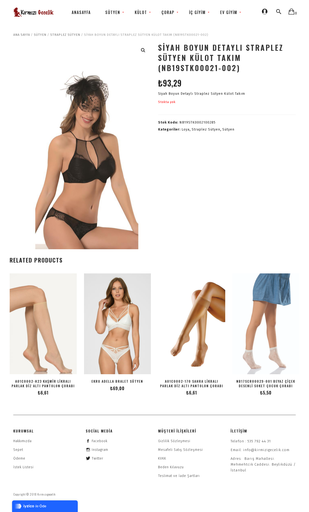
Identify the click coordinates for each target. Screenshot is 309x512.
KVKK (162, 458)
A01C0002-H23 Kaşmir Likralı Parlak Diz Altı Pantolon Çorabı (43, 383)
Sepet (18, 450)
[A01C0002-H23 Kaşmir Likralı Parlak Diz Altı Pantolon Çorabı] (43, 323)
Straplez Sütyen (65, 35)
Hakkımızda (22, 441)
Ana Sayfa (21, 35)
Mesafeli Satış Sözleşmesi (180, 450)
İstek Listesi (23, 467)
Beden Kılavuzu (171, 467)
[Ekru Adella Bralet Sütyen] (117, 323)
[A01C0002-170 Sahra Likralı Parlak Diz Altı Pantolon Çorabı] (191, 323)
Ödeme (19, 458)
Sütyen (40, 35)
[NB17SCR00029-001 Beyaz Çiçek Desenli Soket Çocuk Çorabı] (266, 323)
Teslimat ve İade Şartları (179, 476)
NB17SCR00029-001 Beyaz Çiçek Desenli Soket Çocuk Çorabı (265, 383)
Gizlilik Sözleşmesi (174, 441)
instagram (100, 450)
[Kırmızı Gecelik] (33, 12)
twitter (97, 458)
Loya (186, 129)
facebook (99, 441)
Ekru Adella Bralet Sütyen (117, 381)
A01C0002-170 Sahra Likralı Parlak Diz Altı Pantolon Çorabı (191, 383)
